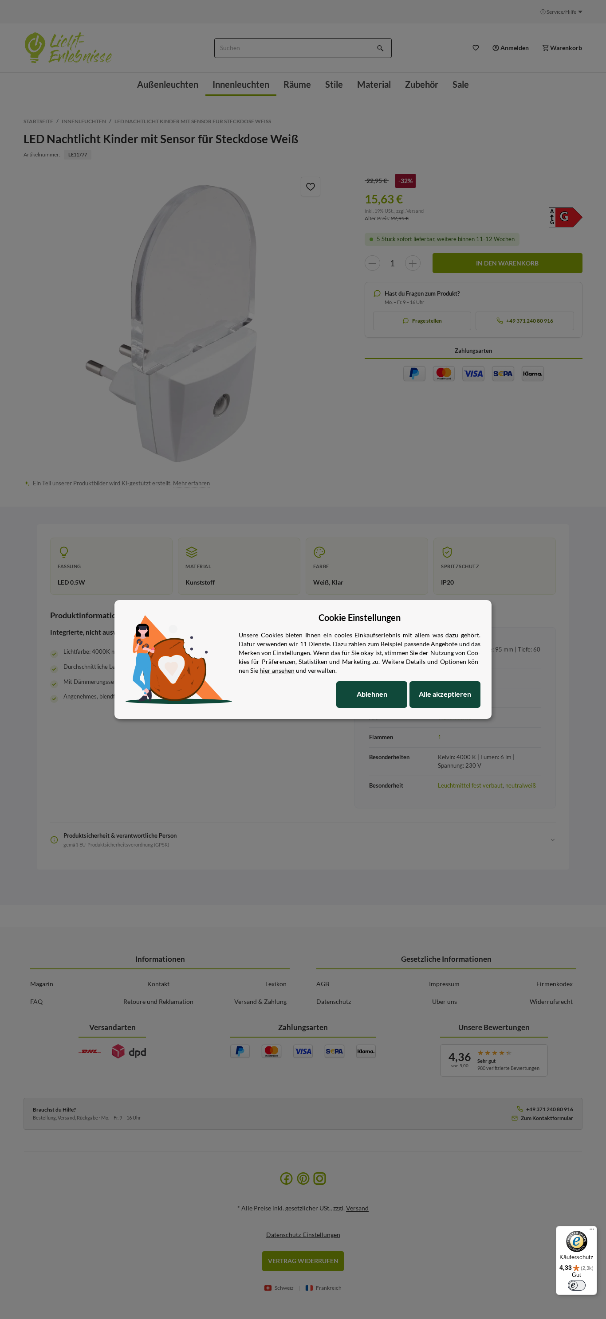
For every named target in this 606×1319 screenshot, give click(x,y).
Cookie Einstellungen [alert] (360, 617)
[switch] (577, 1285)
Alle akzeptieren (445, 694)
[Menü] (591, 1231)
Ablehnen (372, 694)
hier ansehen (277, 670)
